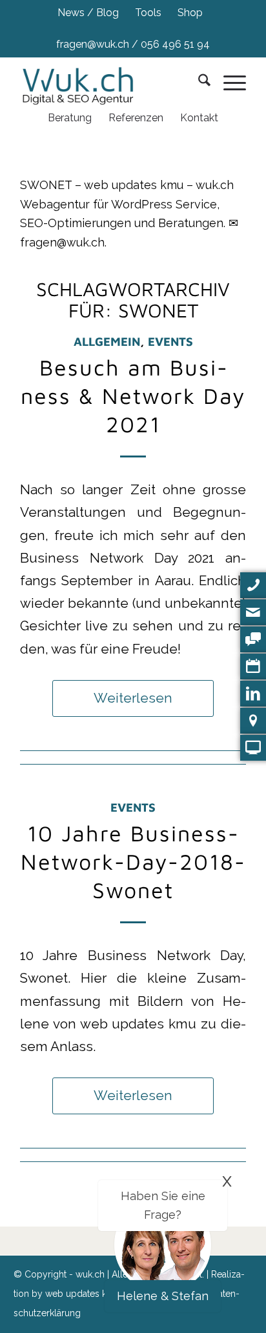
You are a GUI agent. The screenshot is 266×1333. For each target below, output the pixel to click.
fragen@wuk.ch (92, 44)
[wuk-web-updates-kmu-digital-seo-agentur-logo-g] (84, 82)
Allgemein (107, 341)
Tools (148, 12)
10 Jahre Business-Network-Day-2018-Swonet (133, 861)
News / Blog (88, 12)
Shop (190, 12)
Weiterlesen (133, 698)
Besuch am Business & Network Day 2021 (133, 395)
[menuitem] (88, 13)
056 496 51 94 (175, 44)
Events (170, 341)
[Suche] (197, 82)
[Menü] (228, 82)
